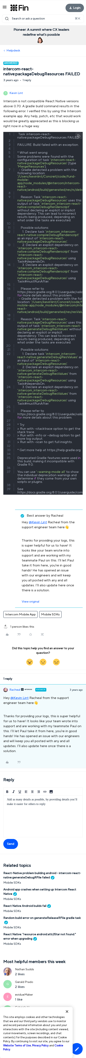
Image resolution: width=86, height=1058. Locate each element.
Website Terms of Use (17, 1045)
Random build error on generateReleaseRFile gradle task (42, 918)
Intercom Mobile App (20, 614)
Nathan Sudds (24, 969)
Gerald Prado (24, 982)
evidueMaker (24, 995)
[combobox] (43, 19)
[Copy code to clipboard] (79, 136)
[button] (4, 9)
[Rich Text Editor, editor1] (43, 816)
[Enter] (7, 19)
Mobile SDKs (50, 614)
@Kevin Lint (38, 522)
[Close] (67, 1011)
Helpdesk (13, 50)
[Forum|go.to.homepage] (19, 8)
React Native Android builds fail (24, 906)
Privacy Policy (40, 1045)
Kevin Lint (16, 93)
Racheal (14, 690)
